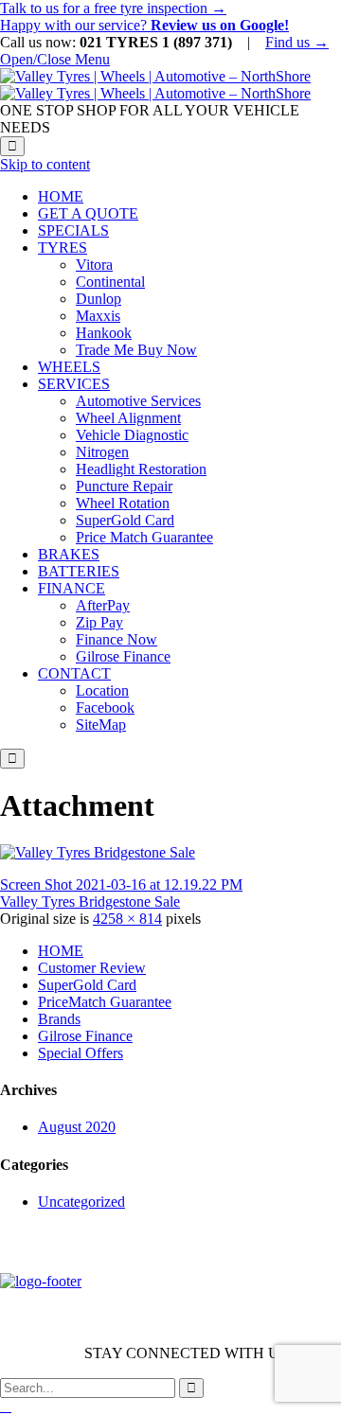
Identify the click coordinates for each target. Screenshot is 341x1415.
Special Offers (80, 1053)
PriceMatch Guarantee (104, 1002)
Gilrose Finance (85, 1036)
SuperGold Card (87, 985)
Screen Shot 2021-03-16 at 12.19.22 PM (121, 884)
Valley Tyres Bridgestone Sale (90, 901)
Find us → (297, 42)
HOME (60, 951)
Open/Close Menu (55, 59)
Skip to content (45, 164)
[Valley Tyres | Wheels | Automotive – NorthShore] (155, 84)
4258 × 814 (127, 919)
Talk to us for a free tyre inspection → (113, 8)
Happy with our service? (144, 25)
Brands (59, 1019)
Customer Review (92, 968)
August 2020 (77, 1127)
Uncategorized (81, 1202)
